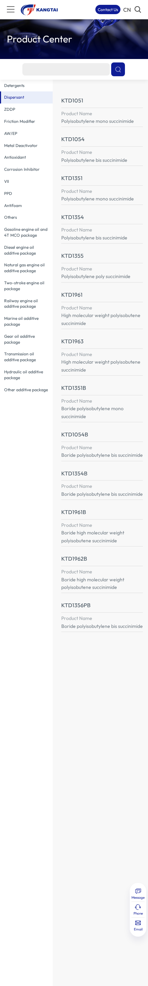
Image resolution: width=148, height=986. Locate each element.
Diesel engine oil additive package (20, 250)
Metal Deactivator (21, 145)
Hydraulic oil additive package (23, 374)
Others (10, 217)
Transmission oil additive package (20, 356)
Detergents (14, 85)
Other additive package (26, 389)
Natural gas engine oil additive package (24, 267)
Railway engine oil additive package (21, 303)
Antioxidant (15, 157)
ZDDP (9, 109)
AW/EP (10, 133)
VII (6, 181)
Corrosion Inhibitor (22, 169)
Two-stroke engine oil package (24, 285)
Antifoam (13, 205)
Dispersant (14, 97)
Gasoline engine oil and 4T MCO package (25, 232)
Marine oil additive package (21, 321)
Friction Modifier (19, 121)
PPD (8, 193)
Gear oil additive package (19, 339)
